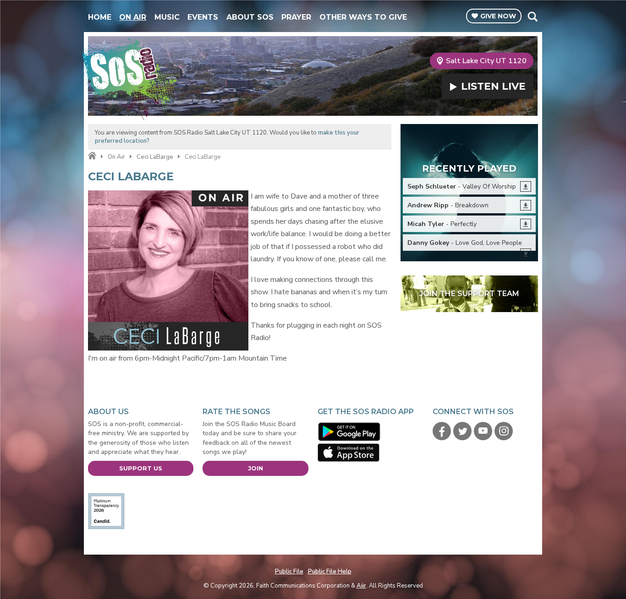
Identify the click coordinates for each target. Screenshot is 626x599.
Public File (289, 571)
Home (99, 17)
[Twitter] (462, 431)
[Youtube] (483, 431)
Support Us (140, 468)
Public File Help (329, 571)
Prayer (296, 17)
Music (167, 17)
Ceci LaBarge (155, 157)
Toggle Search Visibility (532, 16)
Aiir (361, 586)
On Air (132, 17)
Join (255, 468)
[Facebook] (442, 431)
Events (202, 17)
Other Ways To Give (363, 17)
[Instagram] (503, 431)
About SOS (250, 17)
